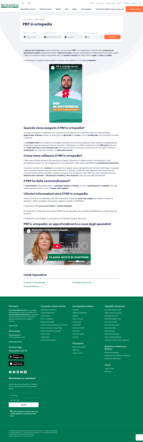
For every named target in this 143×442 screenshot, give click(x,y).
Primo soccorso (78, 319)
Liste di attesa (45, 316)
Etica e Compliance (47, 319)
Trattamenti (30, 19)
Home (24, 19)
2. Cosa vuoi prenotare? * (50, 33)
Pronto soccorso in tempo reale (51, 328)
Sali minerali (77, 325)
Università (126, 3)
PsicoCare (107, 371)
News (74, 9)
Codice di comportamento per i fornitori (54, 325)
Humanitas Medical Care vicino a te (110, 9)
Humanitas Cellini (110, 328)
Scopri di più (13, 325)
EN (139, 3)
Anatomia (76, 310)
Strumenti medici (78, 334)
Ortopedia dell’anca (31, 286)
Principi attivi (77, 322)
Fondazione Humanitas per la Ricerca (117, 355)
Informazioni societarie (48, 310)
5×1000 (92, 3)
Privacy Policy (45, 334)
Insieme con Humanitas (112, 358)
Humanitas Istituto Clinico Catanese (116, 340)
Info (66, 9)
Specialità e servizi (28, 9)
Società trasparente (47, 313)
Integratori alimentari (80, 313)
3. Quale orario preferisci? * (70, 33)
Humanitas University (111, 352)
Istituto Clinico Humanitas (113, 313)
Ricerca (119, 3)
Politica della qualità (47, 322)
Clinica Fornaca (109, 331)
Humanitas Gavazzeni (111, 325)
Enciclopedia (86, 9)
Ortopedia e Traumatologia (34, 282)
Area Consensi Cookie (48, 340)
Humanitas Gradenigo (111, 334)
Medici (58, 9)
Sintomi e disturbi (78, 328)
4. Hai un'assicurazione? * (91, 33)
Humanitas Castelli (110, 322)
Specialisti (76, 331)
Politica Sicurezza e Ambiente (51, 331)
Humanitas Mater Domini (112, 310)
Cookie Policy (45, 337)
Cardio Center (109, 368)
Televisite (76, 350)
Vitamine (75, 337)
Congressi (134, 3)
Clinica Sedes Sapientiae (112, 337)
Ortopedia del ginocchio (82, 282)
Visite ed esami (45, 9)
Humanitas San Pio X (111, 316)
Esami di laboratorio (79, 347)
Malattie (75, 316)
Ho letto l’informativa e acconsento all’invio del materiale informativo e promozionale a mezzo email (24, 414)
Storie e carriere (111, 3)
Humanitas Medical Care (112, 319)
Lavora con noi (100, 3)
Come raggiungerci (15, 341)
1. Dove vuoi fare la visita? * (30, 33)
